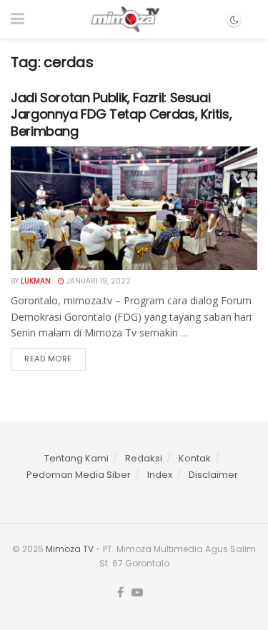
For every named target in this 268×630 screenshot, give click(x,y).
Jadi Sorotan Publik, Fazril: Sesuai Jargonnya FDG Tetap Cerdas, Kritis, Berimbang (121, 114)
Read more (48, 358)
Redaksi (143, 458)
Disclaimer (213, 474)
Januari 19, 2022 (97, 281)
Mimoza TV (70, 549)
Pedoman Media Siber (78, 474)
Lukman (36, 281)
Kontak (195, 458)
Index (159, 474)
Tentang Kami (76, 458)
